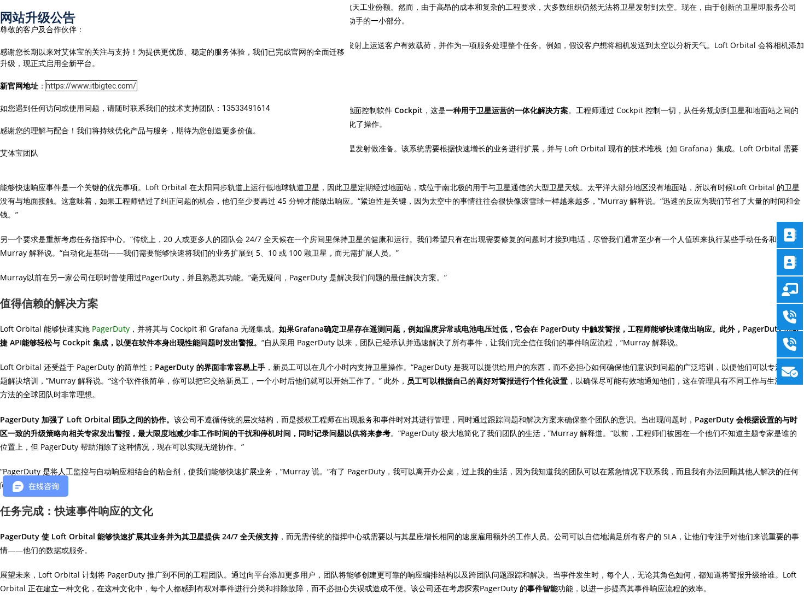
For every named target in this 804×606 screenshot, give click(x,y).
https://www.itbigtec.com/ (91, 85)
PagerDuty (111, 328)
